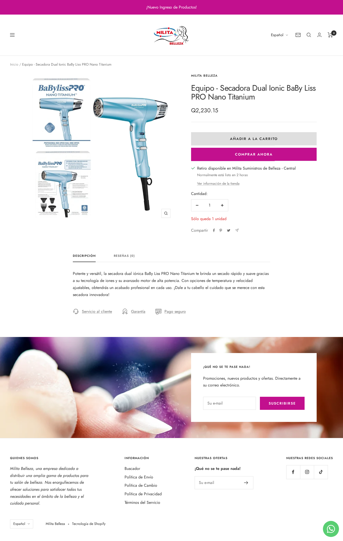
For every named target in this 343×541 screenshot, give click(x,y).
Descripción (84, 256)
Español (277, 35)
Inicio (14, 64)
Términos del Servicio (142, 502)
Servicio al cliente (97, 311)
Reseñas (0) (124, 256)
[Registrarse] (246, 482)
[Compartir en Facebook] (214, 230)
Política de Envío (139, 477)
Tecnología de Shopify (88, 523)
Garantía (138, 311)
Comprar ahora (254, 154)
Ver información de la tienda (218, 183)
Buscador (132, 468)
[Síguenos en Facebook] (293, 472)
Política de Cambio (141, 485)
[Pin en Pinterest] (220, 230)
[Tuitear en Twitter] (228, 230)
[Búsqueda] (309, 35)
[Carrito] (330, 34)
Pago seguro (175, 311)
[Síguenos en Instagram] (307, 472)
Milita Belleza (204, 75)
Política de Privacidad (143, 494)
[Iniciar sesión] (319, 35)
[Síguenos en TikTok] (321, 472)
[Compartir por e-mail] (237, 230)
